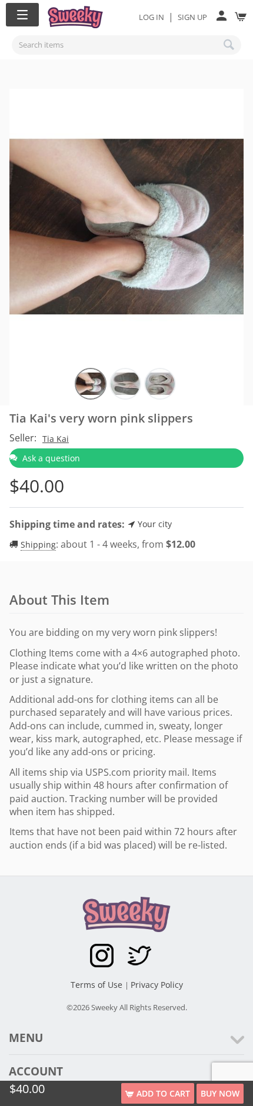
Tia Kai (55, 438)
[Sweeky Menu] (22, 14)
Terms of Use (98, 984)
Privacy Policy (157, 984)
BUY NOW (220, 1093)
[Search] (229, 44)
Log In (151, 17)
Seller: (22, 437)
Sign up (192, 17)
